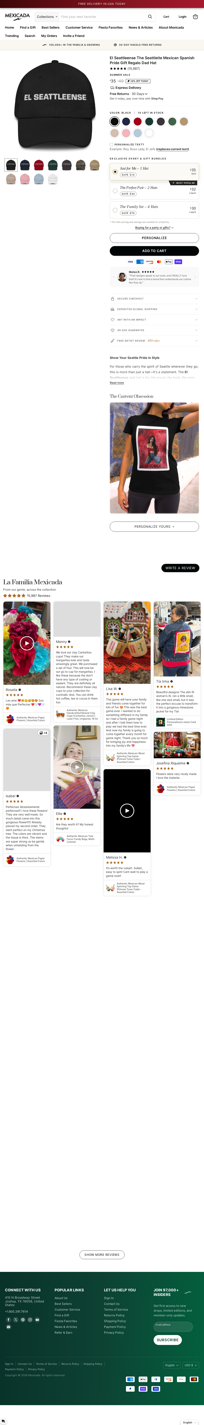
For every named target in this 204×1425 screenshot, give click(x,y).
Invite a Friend (73, 36)
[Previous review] (113, 277)
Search (30, 36)
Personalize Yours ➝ (154, 526)
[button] (102, 45)
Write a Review (180, 568)
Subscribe (168, 1340)
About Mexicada (171, 27)
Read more (117, 382)
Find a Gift (28, 27)
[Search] (150, 16)
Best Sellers (51, 27)
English (170, 1365)
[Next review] (195, 277)
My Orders (49, 36)
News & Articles (141, 27)
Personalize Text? (129, 144)
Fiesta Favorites (111, 27)
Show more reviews (102, 1255)
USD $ (189, 1365)
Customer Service (79, 27)
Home (9, 27)
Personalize (154, 238)
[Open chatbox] (3, 1421)
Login (182, 16)
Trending (12, 36)
